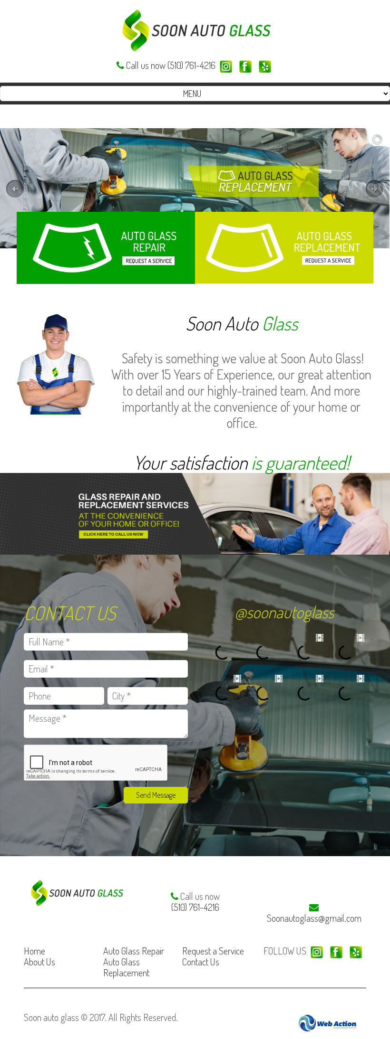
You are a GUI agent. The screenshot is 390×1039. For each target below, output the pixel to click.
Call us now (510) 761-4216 (170, 65)
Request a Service (213, 951)
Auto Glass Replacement (126, 967)
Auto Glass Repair (133, 951)
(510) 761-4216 (195, 907)
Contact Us (200, 961)
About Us (39, 961)
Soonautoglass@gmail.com (314, 918)
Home (34, 951)
